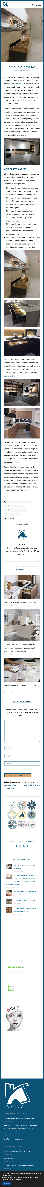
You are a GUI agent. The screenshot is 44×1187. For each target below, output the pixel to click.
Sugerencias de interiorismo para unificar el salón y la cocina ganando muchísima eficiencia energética (21, 1129)
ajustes (18, 1179)
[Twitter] (20, 846)
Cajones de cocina (25, 502)
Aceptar (6, 1183)
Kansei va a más (9, 1158)
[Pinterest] (24, 846)
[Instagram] (27, 846)
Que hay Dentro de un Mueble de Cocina (20, 602)
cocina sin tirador (10, 376)
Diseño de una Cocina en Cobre (25, 891)
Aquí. (28, 490)
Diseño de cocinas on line (14, 506)
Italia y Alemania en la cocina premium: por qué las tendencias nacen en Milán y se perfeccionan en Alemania (21, 648)
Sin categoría (22, 524)
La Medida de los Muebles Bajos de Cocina (20, 1165)
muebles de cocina (16, 84)
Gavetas (23, 510)
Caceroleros (12, 502)
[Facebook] (16, 846)
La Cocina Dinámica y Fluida (24, 900)
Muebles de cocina (12, 514)
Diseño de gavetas (11, 510)
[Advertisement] (19, 939)
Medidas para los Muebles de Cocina (17, 1151)
